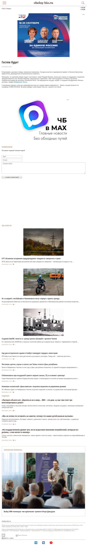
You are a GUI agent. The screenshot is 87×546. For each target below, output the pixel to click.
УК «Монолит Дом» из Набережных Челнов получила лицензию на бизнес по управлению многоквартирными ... (40, 389)
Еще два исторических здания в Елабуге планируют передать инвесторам (30, 353)
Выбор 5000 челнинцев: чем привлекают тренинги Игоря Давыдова (29, 511)
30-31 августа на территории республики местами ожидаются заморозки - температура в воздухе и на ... (38, 261)
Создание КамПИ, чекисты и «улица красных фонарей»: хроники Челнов (29, 338)
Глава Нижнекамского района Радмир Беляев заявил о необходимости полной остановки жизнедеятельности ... (40, 378)
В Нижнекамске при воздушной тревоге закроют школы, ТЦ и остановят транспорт (33, 375)
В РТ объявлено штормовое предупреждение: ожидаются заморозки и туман (31, 258)
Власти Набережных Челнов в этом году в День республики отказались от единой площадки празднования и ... (40, 367)
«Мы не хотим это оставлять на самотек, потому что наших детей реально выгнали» (37, 416)
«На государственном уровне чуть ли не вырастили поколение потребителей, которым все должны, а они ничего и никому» (40, 431)
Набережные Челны (20, 82)
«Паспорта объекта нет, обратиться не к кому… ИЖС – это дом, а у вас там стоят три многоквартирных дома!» (37, 401)
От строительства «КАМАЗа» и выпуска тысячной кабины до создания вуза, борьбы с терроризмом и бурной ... (40, 342)
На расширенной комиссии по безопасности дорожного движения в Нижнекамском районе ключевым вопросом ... (41, 302)
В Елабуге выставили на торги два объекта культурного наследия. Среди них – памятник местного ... (37, 356)
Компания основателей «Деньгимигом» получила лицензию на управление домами (34, 386)
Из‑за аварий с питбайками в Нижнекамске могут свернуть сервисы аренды (31, 298)
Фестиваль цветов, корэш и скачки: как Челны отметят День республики (29, 364)
